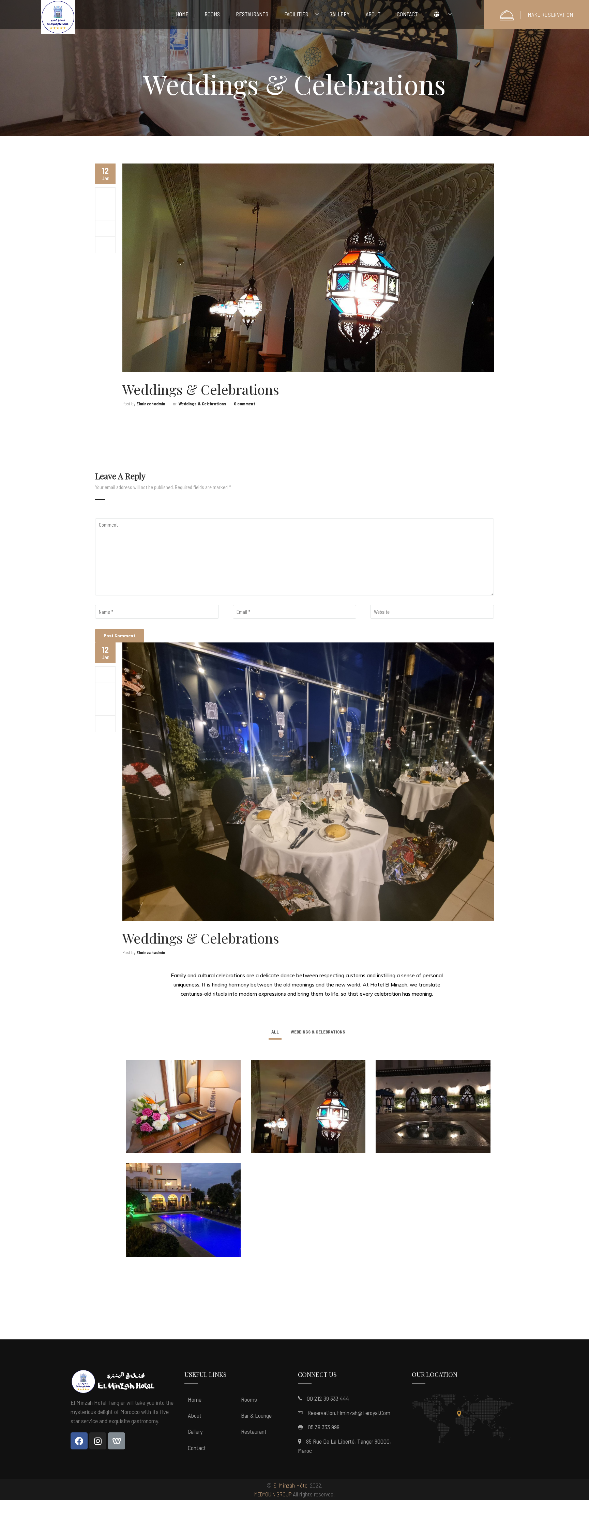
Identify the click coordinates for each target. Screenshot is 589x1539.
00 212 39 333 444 (328, 1398)
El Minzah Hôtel (290, 1485)
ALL (275, 1032)
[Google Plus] (105, 228)
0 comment (244, 403)
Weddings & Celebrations (202, 403)
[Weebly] (116, 1440)
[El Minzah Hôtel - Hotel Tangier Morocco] (58, 18)
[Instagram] (97, 1440)
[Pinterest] (105, 245)
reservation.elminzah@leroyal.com (348, 1412)
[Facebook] (105, 195)
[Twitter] (105, 212)
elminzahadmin (150, 403)
